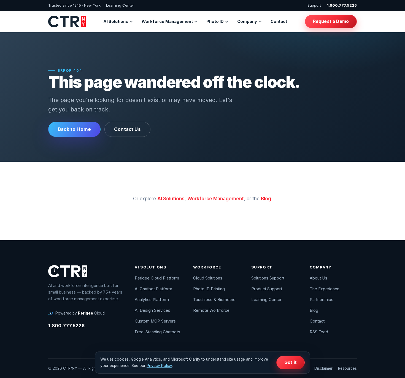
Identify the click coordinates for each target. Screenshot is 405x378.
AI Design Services (152, 310)
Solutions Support (267, 278)
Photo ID (215, 21)
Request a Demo (331, 21)
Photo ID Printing (209, 288)
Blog (266, 198)
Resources (347, 368)
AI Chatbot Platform (153, 288)
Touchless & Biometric (214, 299)
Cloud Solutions (207, 278)
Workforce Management (167, 21)
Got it (290, 362)
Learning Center (120, 5)
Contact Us (127, 129)
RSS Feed (319, 331)
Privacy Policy (159, 365)
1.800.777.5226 (342, 5)
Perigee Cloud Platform (157, 278)
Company (247, 21)
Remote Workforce (211, 310)
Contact (279, 21)
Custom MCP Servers (155, 321)
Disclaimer (323, 368)
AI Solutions (115, 21)
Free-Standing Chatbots (157, 331)
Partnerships (321, 299)
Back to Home (74, 129)
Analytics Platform (152, 299)
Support (314, 5)
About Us (318, 278)
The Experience (324, 288)
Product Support (266, 288)
